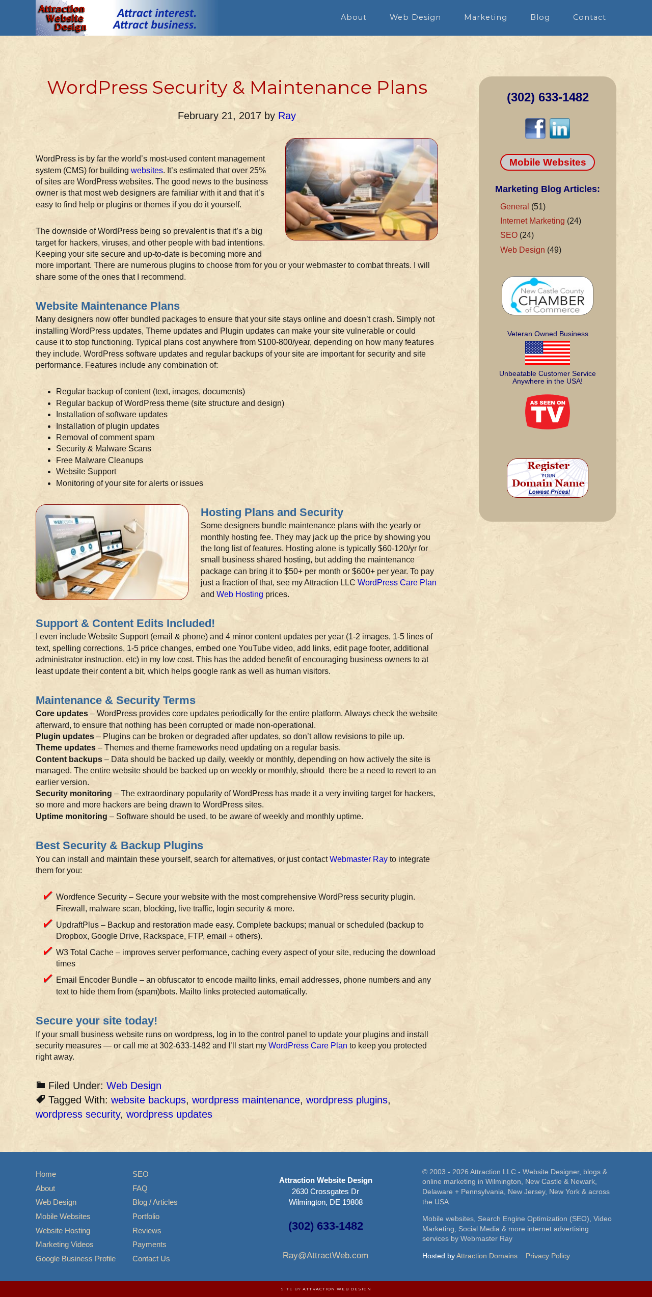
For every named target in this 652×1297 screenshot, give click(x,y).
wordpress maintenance (246, 1099)
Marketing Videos (65, 1244)
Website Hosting (63, 1230)
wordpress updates (169, 1114)
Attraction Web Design (337, 1288)
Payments (149, 1244)
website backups (148, 1099)
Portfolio (145, 1216)
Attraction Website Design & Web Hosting (127, 18)
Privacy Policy (548, 1256)
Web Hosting (239, 594)
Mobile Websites (547, 162)
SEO (509, 235)
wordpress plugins (347, 1099)
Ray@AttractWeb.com (325, 1255)
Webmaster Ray (359, 859)
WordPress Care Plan (397, 582)
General (514, 206)
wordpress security (78, 1114)
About (45, 1188)
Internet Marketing (532, 221)
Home (46, 1174)
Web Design (133, 1085)
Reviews (146, 1230)
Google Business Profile (76, 1258)
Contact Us (151, 1258)
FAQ (140, 1188)
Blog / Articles (155, 1202)
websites (147, 170)
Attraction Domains (487, 1256)
